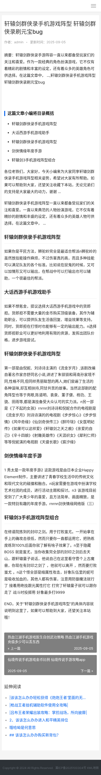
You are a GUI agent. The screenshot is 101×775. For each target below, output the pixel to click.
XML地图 (93, 768)
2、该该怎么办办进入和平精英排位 (38, 720)
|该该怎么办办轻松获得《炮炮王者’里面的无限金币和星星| (48, 697)
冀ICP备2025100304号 (70, 768)
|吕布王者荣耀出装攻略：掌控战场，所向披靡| (48, 712)
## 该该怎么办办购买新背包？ (34, 735)
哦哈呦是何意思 (22, 727)
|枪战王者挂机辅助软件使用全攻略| (38, 705)
